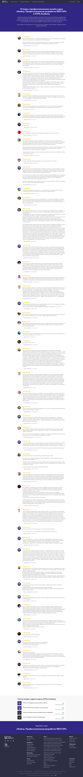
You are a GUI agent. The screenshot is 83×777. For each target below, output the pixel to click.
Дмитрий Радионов (28, 344)
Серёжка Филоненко (28, 163)
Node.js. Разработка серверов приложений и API (35, 17)
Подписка (28, 740)
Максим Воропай (27, 481)
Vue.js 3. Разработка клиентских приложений (52, 746)
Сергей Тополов (27, 523)
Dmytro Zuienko (27, 533)
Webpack (45, 763)
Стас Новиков (26, 271)
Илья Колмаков (27, 56)
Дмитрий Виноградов (28, 155)
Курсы (45, 736)
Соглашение (20, 771)
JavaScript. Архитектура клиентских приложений (52, 743)
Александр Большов (28, 669)
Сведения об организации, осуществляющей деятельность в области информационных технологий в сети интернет (41, 773)
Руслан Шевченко (27, 184)
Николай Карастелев (28, 687)
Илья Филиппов (27, 659)
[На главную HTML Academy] (14, 737)
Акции (70, 765)
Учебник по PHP (72, 741)
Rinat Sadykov (26, 562)
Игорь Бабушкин (27, 402)
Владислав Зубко (27, 469)
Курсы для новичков (30, 738)
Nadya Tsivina (26, 678)
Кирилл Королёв (27, 45)
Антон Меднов (27, 308)
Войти (79, 1)
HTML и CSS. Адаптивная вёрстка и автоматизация (53, 740)
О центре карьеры (72, 747)
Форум (70, 763)
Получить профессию (24, 1)
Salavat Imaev (26, 337)
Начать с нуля (14, 1)
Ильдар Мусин (27, 119)
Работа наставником (30, 760)
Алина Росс (26, 109)
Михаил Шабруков (27, 592)
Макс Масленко (27, 614)
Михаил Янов (26, 127)
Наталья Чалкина (27, 328)
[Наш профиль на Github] (53, 775)
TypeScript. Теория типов (48, 756)
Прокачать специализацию (38, 1)
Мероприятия (71, 762)
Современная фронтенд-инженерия (33, 754)
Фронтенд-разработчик (31, 747)
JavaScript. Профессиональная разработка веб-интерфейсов (55, 742)
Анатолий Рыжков (27, 205)
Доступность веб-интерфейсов (49, 765)
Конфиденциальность (28, 771)
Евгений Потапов (27, 298)
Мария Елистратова (28, 282)
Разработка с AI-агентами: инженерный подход (52, 752)
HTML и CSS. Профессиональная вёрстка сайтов (52, 738)
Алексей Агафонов (27, 450)
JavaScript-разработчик (31, 749)
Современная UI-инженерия (32, 756)
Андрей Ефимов (27, 411)
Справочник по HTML (73, 738)
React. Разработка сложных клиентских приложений (53, 745)
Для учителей (29, 763)
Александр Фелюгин (28, 193)
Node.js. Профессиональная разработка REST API (53, 749)
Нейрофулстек (29, 745)
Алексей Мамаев (27, 135)
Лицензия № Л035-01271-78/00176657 (41, 771)
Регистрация (72, 1)
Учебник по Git (72, 740)
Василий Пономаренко (28, 437)
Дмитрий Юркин (27, 100)
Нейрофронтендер (30, 744)
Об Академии (71, 745)
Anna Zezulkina (27, 579)
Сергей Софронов (27, 368)
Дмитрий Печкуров (28, 257)
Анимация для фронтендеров (49, 754)
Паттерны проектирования (48, 759)
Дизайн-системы (47, 767)
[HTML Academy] (5, 1)
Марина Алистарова (28, 90)
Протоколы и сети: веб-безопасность (50, 760)
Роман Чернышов (27, 317)
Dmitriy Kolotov (27, 601)
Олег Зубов (26, 628)
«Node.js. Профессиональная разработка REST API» (41, 729)
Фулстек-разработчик (31, 750)
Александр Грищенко (28, 545)
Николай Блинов (27, 505)
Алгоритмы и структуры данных (49, 757)
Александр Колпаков (28, 67)
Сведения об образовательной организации (57, 771)
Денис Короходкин (28, 636)
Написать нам (71, 760)
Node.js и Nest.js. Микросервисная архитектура (52, 750)
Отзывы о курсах (72, 766)
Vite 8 (45, 762)
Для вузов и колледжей (31, 762)
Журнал (71, 736)
